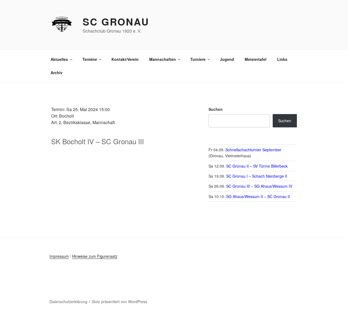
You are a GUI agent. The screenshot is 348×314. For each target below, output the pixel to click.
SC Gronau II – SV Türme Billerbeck (257, 166)
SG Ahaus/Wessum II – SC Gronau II (258, 196)
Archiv (57, 72)
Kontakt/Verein (125, 59)
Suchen (216, 109)
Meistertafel (255, 59)
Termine (89, 59)
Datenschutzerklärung (68, 301)
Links (282, 59)
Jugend (227, 59)
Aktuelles (59, 59)
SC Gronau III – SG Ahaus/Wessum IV (259, 186)
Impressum (59, 256)
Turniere (198, 59)
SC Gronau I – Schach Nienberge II (256, 176)
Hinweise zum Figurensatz (94, 256)
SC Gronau (116, 21)
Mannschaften (162, 59)
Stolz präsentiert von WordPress (119, 301)
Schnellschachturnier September (253, 149)
